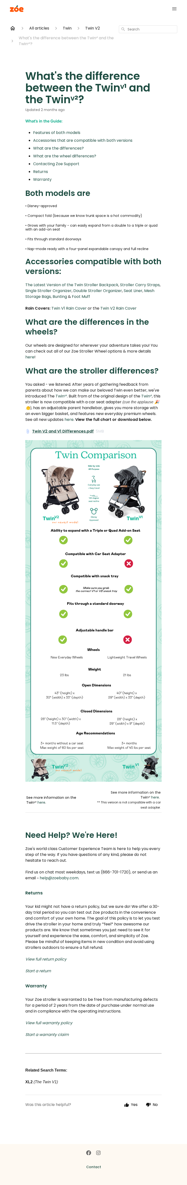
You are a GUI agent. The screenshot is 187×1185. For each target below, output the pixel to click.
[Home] (13, 28)
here (29, 357)
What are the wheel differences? (64, 156)
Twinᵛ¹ (146, 396)
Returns (40, 171)
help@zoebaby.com (59, 878)
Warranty (42, 179)
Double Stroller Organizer (97, 291)
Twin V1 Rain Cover (69, 308)
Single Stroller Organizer (48, 291)
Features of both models (56, 132)
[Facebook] (89, 1153)
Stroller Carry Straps (140, 285)
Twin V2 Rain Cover (118, 308)
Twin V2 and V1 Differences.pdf (63, 431)
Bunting (60, 296)
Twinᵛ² (61, 396)
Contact (93, 1167)
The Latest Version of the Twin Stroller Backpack (71, 285)
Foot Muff (81, 296)
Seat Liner (133, 291)
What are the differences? (58, 148)
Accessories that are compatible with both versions (82, 140)
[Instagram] (98, 1153)
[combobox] (148, 29)
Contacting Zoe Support (56, 164)
